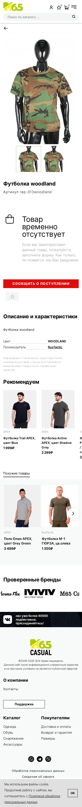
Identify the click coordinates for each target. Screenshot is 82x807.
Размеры (48, 738)
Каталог (12, 717)
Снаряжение (13, 738)
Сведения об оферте (38, 776)
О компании (15, 680)
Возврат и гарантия (56, 732)
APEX (6, 431)
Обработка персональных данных (38, 770)
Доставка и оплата (56, 727)
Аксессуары (12, 744)
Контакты (10, 689)
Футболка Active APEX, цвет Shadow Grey (57, 442)
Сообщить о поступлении (41, 284)
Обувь (8, 732)
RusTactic (55, 347)
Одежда (9, 727)
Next (73, 513)
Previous (8, 513)
